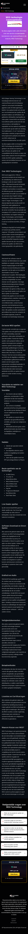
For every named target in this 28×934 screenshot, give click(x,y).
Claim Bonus (14, 81)
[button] (14, 78)
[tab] (14, 814)
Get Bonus (21, 60)
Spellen (13, 920)
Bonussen (14, 922)
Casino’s (13, 918)
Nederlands (6, 8)
